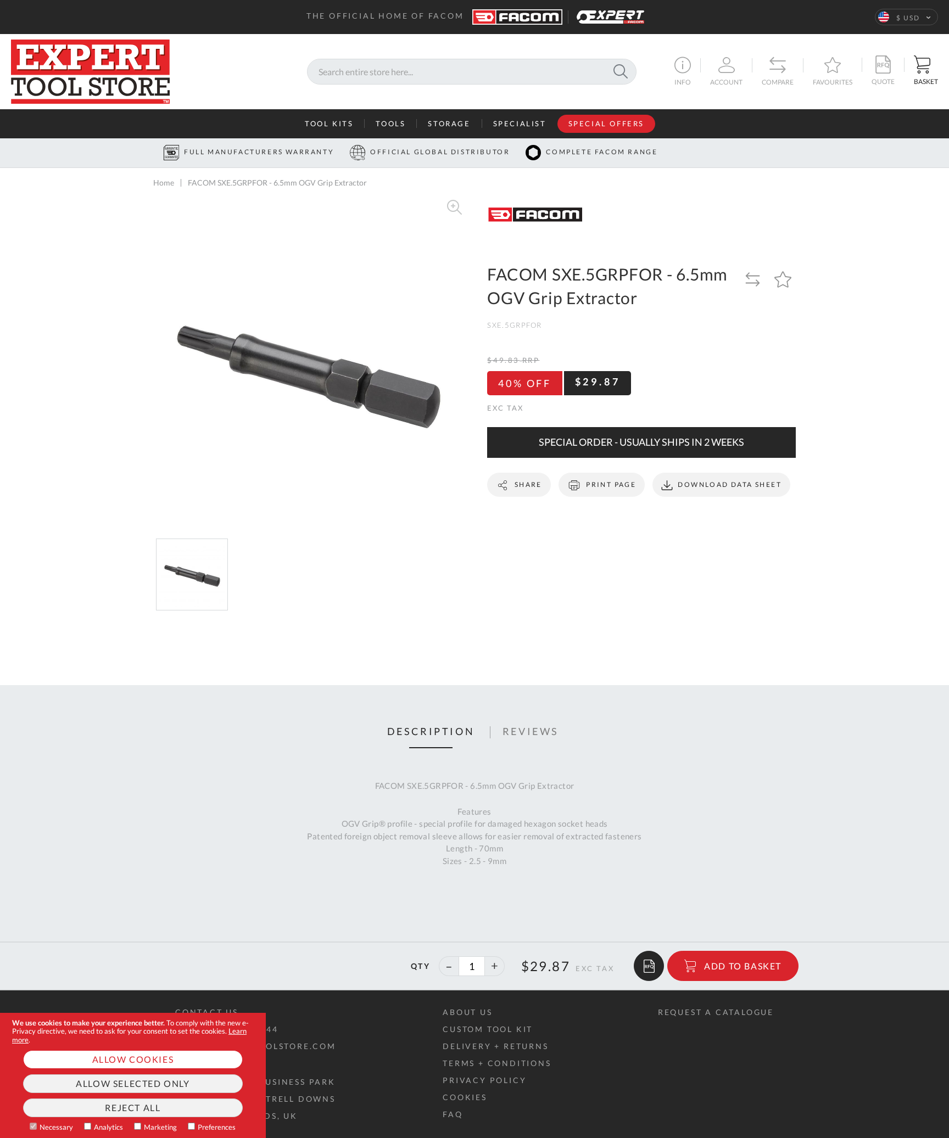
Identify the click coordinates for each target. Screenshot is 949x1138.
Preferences (217, 1127)
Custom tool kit (488, 1029)
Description (431, 731)
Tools (390, 123)
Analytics (108, 1127)
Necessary (56, 1127)
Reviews (531, 731)
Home (163, 182)
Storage (449, 123)
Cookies (465, 1097)
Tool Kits (329, 123)
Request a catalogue (716, 1012)
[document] (133, 1075)
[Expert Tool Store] (90, 70)
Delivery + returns (495, 1046)
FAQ (452, 1114)
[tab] (431, 732)
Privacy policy (484, 1080)
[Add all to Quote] (649, 966)
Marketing (160, 1127)
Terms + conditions (497, 1063)
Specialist (519, 123)
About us (467, 1012)
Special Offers (606, 123)
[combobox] (472, 72)
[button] (906, 17)
